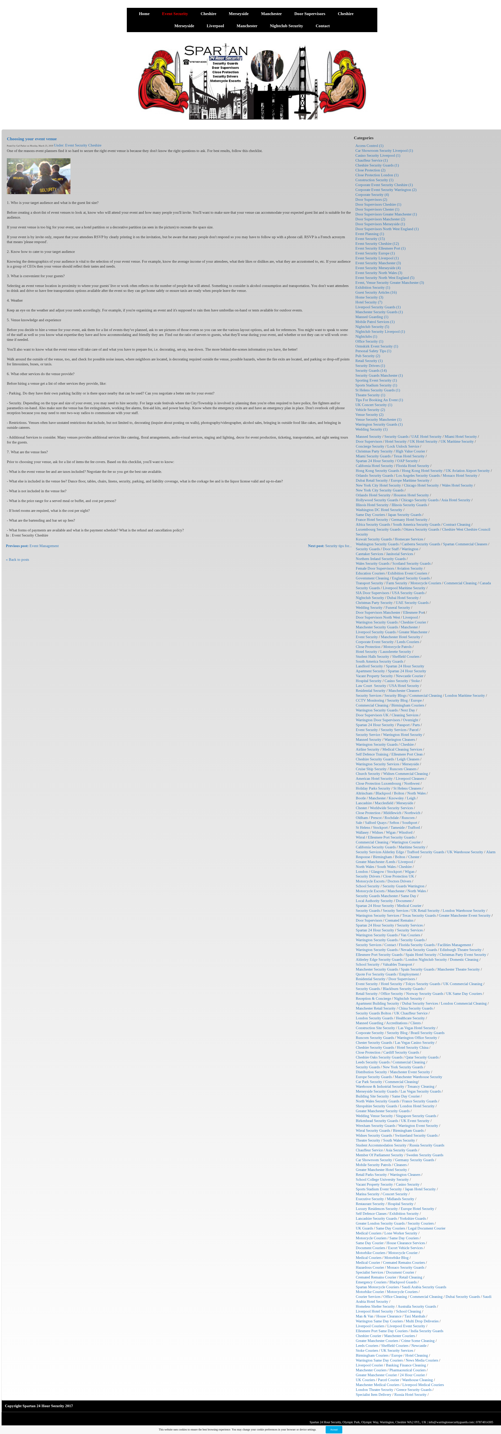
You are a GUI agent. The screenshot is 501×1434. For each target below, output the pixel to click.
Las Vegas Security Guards (421, 1091)
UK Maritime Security (457, 441)
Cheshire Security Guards (375, 759)
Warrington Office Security (417, 1038)
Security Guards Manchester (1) (379, 375)
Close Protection (368, 647)
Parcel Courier (388, 1380)
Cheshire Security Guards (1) (377, 165)
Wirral (360, 837)
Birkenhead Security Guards (377, 1121)
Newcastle (418, 1346)
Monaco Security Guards (405, 1267)
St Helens (363, 827)
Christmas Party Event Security (463, 955)
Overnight (410, 720)
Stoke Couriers (367, 1350)
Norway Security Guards (424, 994)
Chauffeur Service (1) (371, 160)
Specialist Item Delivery (373, 1394)
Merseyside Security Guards (377, 1091)
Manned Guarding (369, 1023)
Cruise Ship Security (371, 769)
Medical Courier (409, 906)
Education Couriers (370, 573)
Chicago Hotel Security (421, 485)
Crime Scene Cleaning (418, 1341)
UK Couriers (365, 1380)
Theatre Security (368, 1140)
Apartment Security (370, 671)
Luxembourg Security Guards (378, 529)
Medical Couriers (368, 1233)
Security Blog (397, 700)
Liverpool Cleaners (410, 778)
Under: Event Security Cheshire (77, 145)
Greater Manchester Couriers (377, 1341)
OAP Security (407, 461)
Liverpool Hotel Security (374, 1311)
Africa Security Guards (373, 524)
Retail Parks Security (371, 1175)
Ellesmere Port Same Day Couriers (382, 1331)
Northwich (412, 813)
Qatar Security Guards (422, 1057)
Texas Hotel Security (409, 456)
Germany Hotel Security (409, 520)
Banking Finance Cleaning (406, 1365)
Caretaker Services (369, 554)
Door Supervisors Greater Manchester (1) (386, 214)
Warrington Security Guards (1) (379, 424)
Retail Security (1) (369, 361)
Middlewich (392, 813)
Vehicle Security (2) (370, 410)
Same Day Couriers (370, 515)
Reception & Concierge (373, 998)
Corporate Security (370, 1033)
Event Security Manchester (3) (378, 263)
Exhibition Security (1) (372, 287)
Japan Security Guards (404, 515)
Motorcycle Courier (403, 1253)
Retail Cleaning (410, 1277)
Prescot (376, 818)
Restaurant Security (370, 1204)
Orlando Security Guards (374, 475)
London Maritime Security (465, 695)
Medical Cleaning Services (402, 749)
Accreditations (396, 1023)
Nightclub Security (287, 26)
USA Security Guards (408, 593)
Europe (416, 700)
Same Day (408, 896)
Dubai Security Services (420, 1003)
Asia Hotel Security (455, 500)
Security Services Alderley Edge (380, 852)
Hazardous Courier (370, 1267)
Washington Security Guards (377, 544)
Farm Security (396, 583)
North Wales (416, 793)
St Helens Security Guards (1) (377, 390)
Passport (403, 725)
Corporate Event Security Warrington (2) (385, 190)
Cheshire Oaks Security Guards (379, 1057)
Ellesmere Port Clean (407, 754)
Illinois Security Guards (409, 505)
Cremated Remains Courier (376, 1277)
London (362, 871)
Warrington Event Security (418, 1126)
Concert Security (395, 1194)
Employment (409, 974)
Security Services (368, 695)
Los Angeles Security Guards (418, 475)
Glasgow (377, 871)
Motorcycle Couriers (425, 583)
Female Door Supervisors (375, 568)
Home (144, 14)
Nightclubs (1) (366, 336)
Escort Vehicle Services (405, 1248)
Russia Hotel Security (410, 1394)
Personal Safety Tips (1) (373, 351)
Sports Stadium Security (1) (376, 385)
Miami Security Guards (373, 456)
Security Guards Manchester (377, 896)
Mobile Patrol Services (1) (375, 322)
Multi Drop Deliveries (422, 1321)
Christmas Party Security (374, 451)
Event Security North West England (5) (384, 278)
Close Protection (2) (370, 170)
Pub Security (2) (367, 356)
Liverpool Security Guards (376, 632)
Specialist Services (369, 1272)
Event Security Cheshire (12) (377, 244)
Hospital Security (369, 681)
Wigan (391, 832)
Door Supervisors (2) (371, 199)
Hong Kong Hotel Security (422, 471)
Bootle (361, 798)
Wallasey (362, 832)
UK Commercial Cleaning (462, 984)
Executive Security (370, 1199)
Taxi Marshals (414, 1316)
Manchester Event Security (410, 1072)
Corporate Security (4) (372, 195)
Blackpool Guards (403, 1282)
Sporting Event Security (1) (376, 380)
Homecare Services (409, 539)
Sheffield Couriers (405, 656)
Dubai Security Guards (463, 1297)
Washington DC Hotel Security (379, 510)
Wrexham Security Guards (375, 1126)
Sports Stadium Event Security (379, 1189)
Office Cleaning (395, 1297)
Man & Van (364, 1316)
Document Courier (400, 1272)
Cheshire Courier (413, 622)
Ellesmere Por (413, 612)
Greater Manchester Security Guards (383, 1111)
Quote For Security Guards (376, 974)
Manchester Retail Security (376, 1008)
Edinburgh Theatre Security (461, 950)
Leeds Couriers (408, 642)
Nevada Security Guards (419, 950)
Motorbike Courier (370, 1292)
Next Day (408, 710)
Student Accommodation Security (381, 1145)
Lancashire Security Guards (376, 1218)
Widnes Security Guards (374, 1135)
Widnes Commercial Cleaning (405, 774)
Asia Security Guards (401, 1150)
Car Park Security (369, 1082)
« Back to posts (17, 559)
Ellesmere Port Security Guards (391, 837)
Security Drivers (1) (370, 366)
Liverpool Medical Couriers (423, 1385)
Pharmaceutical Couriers (407, 1370)
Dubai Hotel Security (403, 598)
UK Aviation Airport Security (468, 471)
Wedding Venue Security (374, 1116)
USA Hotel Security (404, 686)
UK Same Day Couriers (464, 994)
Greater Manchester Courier (376, 1375)
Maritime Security (412, 847)
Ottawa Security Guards (421, 529)
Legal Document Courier (426, 1228)
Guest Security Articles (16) (376, 292)
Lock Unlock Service (403, 446)
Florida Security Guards (417, 945)
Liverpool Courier (369, 1365)
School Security (368, 886)
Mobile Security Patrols (373, 1165)
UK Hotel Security (424, 441)
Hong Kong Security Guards (377, 471)
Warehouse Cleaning (417, 1380)
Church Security (368, 774)
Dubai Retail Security (372, 480)
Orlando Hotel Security (373, 495)
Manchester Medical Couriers (377, 1385)
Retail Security (367, 994)
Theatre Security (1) (370, 395)
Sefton (394, 823)
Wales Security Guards (372, 563)
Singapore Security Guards (416, 1116)
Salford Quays (376, 823)
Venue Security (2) (369, 415)
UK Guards (364, 1228)
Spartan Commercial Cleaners (465, 544)
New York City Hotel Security (378, 485)
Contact (323, 26)
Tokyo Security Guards (422, 984)
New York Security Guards (403, 1067)
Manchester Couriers (399, 1336)
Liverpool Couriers (370, 1326)
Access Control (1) (369, 146)
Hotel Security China (412, 1047)
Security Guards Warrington (403, 886)
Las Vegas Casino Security (415, 1042)
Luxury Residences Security (377, 1209)
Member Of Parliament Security (379, 1155)
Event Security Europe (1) (375, 253)
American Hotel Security (374, 778)
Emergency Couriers (371, 1282)
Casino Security (396, 681)
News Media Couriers (422, 1360)
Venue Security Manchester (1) (378, 419)
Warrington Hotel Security (402, 735)
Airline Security (367, 749)
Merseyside (239, 14)
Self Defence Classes (371, 1213)
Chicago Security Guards (420, 500)
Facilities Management (454, 945)
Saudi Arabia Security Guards (424, 1287)
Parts (416, 725)
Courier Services (368, 1297)
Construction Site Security (375, 1028)
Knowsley (396, 798)
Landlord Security (369, 666)
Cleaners (400, 1165)
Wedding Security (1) (371, 429)
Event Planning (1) (369, 234)
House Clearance (388, 1316)
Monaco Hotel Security (460, 475)
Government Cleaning (372, 578)
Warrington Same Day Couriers (379, 1321)
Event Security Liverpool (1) (377, 258)
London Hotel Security (417, 1106)
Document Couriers (370, 1248)
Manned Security (368, 436)
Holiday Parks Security (373, 788)
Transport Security (369, 583)
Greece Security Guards (414, 1390)
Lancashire (364, 803)
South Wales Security (399, 1140)
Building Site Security (372, 1096)
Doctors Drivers (399, 881)
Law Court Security (371, 686)
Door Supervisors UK (372, 715)
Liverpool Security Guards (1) (378, 307)
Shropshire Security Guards (376, 1106)
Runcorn (408, 818)
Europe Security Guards (374, 1077)
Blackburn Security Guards (403, 989)
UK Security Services (397, 1350)
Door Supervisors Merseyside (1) (380, 224)
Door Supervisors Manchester (378, 612)
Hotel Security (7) (368, 302)
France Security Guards (419, 1101)
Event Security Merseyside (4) (378, 268)
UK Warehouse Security (465, 852)
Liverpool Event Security (406, 1326)
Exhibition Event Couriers (407, 573)
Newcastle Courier (409, 676)
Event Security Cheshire (30, 535)
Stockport (380, 827)
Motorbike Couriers (370, 1253)
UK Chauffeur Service (411, 1013)
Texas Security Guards (419, 915)
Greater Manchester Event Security (465, 915)
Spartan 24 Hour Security (375, 461)
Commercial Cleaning (460, 583)
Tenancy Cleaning (420, 1086)
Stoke (415, 681)
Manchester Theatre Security (458, 969)
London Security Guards (374, 1018)
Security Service (368, 735)
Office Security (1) (369, 341)
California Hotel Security (374, 466)
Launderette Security (395, 652)
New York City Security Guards (380, 490)
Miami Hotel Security (461, 436)
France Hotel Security (372, 520)
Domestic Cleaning (464, 959)
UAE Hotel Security (426, 436)
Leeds (391, 862)
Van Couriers (410, 935)
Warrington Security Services (377, 764)
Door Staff (391, 549)
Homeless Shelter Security (375, 1306)
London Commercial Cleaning (464, 1003)
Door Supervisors (310, 14)
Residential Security (371, 691)
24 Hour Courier (412, 1375)
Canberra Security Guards (421, 544)
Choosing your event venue (32, 138)
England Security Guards (411, 578)
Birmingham (382, 857)
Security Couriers (421, 1223)
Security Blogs (395, 695)
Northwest (412, 783)
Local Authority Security (374, 901)
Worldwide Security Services (391, 808)
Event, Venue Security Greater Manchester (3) (389, 282)
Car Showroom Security (374, 1160)
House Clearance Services (406, 1243)
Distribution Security (371, 1072)
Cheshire (209, 14)
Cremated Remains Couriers (404, 1262)
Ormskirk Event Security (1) (376, 346)
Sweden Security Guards (424, 1155)
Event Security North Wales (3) (378, 273)
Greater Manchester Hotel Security (381, 1170)
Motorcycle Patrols (397, 647)
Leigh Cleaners (408, 759)
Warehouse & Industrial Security (380, 1086)
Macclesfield (384, 803)
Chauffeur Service (369, 1150)
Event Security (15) (370, 239)
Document (404, 901)
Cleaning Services (405, 715)
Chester (361, 808)
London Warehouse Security (464, 910)
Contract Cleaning (456, 524)
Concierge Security (370, 446)
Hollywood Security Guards (377, 500)
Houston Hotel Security (411, 495)
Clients (415, 1023)
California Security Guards (376, 847)
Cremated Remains (399, 920)
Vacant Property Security (374, 676)
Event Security (175, 14)
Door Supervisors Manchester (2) (380, 219)
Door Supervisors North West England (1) (387, 229)
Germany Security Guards (414, 1160)
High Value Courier (410, 451)
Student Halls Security (372, 656)
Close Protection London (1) (376, 175)
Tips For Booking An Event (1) (379, 400)
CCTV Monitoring (370, 700)
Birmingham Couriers (407, 705)
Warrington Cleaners (399, 739)
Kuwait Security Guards (374, 539)
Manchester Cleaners (403, 691)
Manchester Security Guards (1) (379, 312)
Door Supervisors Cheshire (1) (378, 204)
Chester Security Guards (374, 1042)
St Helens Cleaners (407, 788)
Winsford (406, 832)
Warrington (410, 549)
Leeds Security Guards (373, 1062)
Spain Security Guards (417, 969)
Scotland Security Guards (411, 563)
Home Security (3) (369, 297)
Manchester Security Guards (377, 627)
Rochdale (392, 818)
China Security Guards (416, 1008)
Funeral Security (398, 607)
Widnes (377, 832)
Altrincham (364, 793)
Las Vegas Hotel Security (417, 1028)
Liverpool (216, 26)
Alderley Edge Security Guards (379, 959)
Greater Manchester (413, 632)
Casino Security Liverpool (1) (377, 155)
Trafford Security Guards (425, 852)
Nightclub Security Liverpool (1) (380, 331)
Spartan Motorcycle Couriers (377, 1287)
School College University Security (382, 1179)
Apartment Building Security (377, 1003)
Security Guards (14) (371, 370)
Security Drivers (368, 876)
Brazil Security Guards (427, 1033)
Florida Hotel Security (412, 466)
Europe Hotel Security (417, 1209)
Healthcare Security (410, 1018)
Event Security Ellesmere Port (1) (380, 248)
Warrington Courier (406, 842)
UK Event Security (415, 1121)
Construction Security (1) (374, 180)
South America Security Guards (416, 524)
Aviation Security (410, 568)
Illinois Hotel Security (372, 505)
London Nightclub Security (426, 959)
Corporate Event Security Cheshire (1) (384, 185)
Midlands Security (400, 1199)
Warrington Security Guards (377, 622)
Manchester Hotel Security (400, 637)
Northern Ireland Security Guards (381, 559)
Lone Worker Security (400, 1233)
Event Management (32, 546)
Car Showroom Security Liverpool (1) (384, 150)
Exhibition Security (404, 1213)
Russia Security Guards (426, 1145)
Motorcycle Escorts (370, 881)
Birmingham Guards (408, 1130)
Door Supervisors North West (378, 617)
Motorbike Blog (396, 1258)
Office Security (392, 994)
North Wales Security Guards (377, 1101)
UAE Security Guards (412, 603)
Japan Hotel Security (420, 1189)
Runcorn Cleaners (403, 769)
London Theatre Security (374, 1390)
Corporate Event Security (375, 642)
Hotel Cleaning (416, 1355)
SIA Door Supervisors (372, 593)
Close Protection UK (398, 876)
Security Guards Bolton (373, 1013)
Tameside (398, 827)
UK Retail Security (425, 910)
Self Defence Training (372, 754)
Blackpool (383, 793)
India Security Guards (427, 1331)
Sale (359, 823)
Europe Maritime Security (410, 480)
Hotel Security (396, 441)
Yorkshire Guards (413, 1218)
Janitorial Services (399, 554)
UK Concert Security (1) (373, 405)
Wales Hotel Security (457, 485)
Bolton (399, 793)
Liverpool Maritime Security (404, 588)
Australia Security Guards (417, 1306)
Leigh (411, 798)
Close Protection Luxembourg (378, 783)
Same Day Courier (406, 1096)
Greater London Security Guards (380, 1223)
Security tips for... (330, 546)
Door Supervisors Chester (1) (377, 209)
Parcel (413, 730)
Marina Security (368, 1194)
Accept (334, 1429)
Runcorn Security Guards (375, 1038)
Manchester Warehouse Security (418, 1077)
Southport (409, 823)
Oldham (362, 818)
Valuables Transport (397, 964)
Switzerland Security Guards (416, 1135)
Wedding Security (369, 607)
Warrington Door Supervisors (378, 720)
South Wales (386, 867)
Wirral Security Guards (373, 1130)
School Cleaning (408, 1311)
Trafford (414, 827)
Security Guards (396, 436)
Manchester (272, 14)
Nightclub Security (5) (372, 327)
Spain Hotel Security (421, 955)
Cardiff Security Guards (401, 1052)
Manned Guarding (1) (371, 317)
